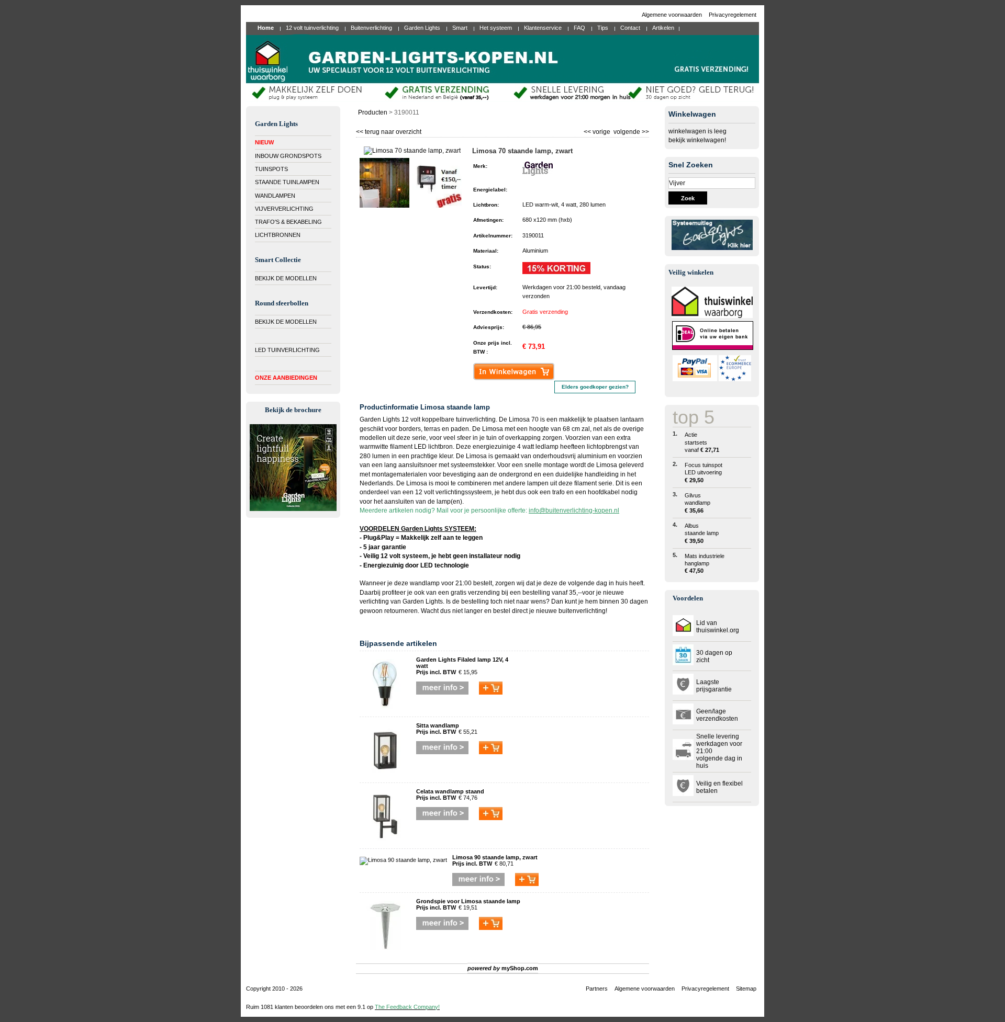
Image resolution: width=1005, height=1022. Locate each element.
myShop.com (519, 968)
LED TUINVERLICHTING (287, 350)
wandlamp (425, 583)
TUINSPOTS (271, 169)
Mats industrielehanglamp (704, 563)
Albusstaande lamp (702, 533)
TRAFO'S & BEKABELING (288, 222)
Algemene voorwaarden (673, 15)
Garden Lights (423, 601)
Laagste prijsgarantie (714, 685)
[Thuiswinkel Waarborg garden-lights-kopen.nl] (712, 316)
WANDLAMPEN (275, 195)
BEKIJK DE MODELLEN (286, 278)
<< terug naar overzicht (388, 130)
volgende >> (630, 130)
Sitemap (746, 988)
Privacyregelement (732, 15)
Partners (597, 988)
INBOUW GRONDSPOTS (288, 156)
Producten (372, 112)
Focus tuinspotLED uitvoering (703, 472)
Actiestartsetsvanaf (702, 442)
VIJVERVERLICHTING (284, 209)
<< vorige (598, 130)
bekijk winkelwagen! (697, 140)
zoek (688, 198)
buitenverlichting (582, 611)
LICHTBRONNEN (277, 235)
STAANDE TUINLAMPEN (287, 182)
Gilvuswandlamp (697, 503)
